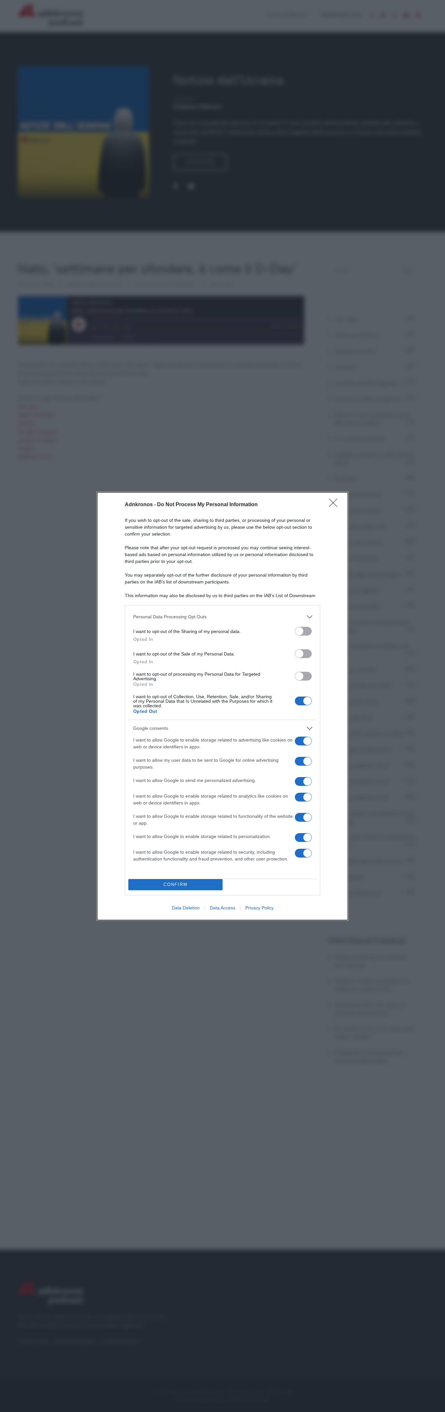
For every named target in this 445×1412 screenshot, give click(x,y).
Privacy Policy (259, 907)
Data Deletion (186, 907)
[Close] (335, 505)
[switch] (303, 631)
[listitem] (222, 616)
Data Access (222, 907)
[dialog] (222, 706)
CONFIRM (176, 884)
